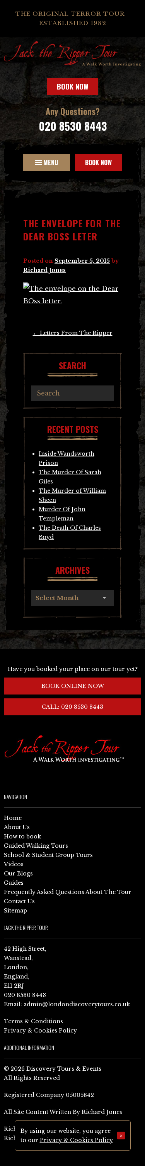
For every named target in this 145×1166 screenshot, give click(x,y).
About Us (17, 827)
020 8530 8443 (73, 126)
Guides (14, 882)
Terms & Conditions (33, 1021)
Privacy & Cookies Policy (40, 1030)
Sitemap (15, 910)
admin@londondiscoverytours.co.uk (77, 1004)
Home (13, 818)
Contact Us (19, 901)
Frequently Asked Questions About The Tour (67, 892)
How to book (22, 836)
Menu (50, 162)
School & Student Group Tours (48, 855)
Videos (14, 864)
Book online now (72, 686)
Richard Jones (44, 270)
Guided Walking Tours (36, 845)
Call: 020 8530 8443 (72, 706)
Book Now (73, 86)
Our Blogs (18, 873)
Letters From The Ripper (73, 333)
